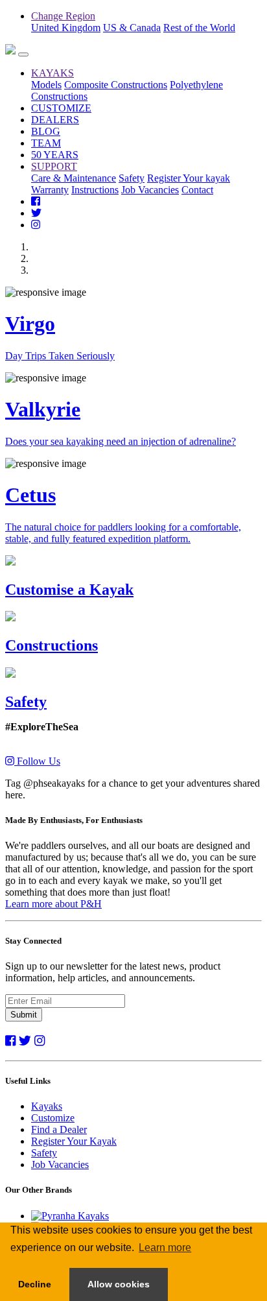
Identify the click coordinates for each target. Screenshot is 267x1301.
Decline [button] (34, 1284)
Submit (23, 1015)
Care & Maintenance (73, 178)
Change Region (63, 15)
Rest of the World (199, 27)
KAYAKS (52, 72)
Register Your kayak (188, 178)
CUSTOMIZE (61, 107)
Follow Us (37, 761)
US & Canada (132, 27)
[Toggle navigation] (23, 54)
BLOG (45, 131)
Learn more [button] (165, 1247)
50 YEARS (54, 154)
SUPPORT (54, 166)
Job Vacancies (150, 189)
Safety (132, 178)
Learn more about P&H (53, 903)
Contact (197, 189)
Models (46, 84)
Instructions (95, 189)
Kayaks (46, 1106)
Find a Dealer (59, 1129)
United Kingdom (65, 27)
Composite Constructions (115, 84)
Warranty (50, 189)
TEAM (46, 143)
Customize (53, 1117)
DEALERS (55, 119)
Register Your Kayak (74, 1141)
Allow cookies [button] (118, 1284)
